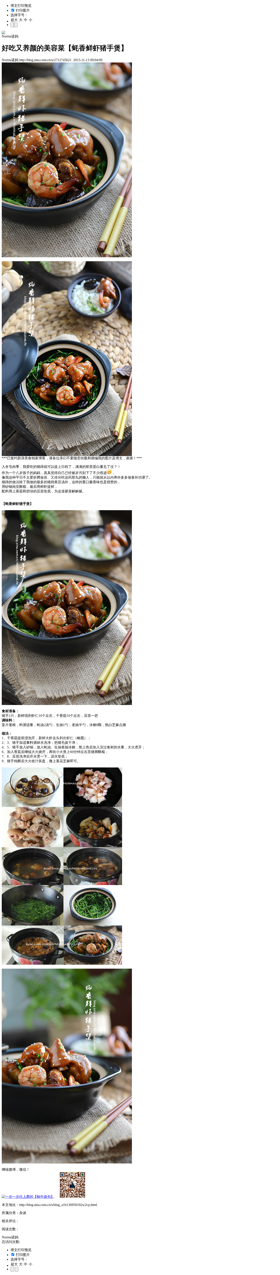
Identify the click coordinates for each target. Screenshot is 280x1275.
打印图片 (22, 10)
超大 (14, 20)
